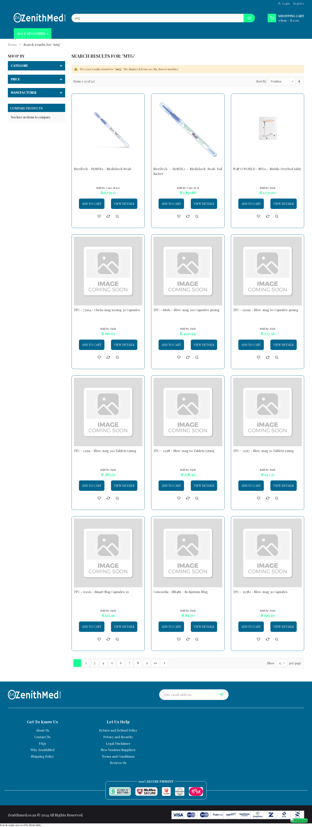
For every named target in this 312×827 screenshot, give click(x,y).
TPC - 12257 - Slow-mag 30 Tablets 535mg (263, 451)
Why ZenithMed (43, 750)
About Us (42, 730)
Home (12, 44)
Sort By (261, 81)
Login (286, 3)
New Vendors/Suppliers (118, 750)
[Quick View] (117, 216)
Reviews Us (118, 763)
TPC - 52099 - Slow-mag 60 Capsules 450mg (265, 310)
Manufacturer (23, 93)
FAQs (42, 743)
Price (15, 79)
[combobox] (158, 18)
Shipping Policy (42, 756)
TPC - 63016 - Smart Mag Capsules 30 (101, 592)
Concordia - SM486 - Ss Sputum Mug (180, 592)
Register (298, 3)
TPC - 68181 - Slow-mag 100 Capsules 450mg (186, 310)
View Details (124, 204)
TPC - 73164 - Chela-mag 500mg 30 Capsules (107, 310)
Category (19, 66)
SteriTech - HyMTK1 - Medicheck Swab (102, 169)
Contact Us (42, 737)
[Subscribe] (221, 694)
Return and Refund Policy (118, 730)
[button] (99, 216)
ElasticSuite (35, 825)
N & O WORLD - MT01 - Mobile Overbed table (267, 169)
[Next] (164, 663)
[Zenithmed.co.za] (40, 18)
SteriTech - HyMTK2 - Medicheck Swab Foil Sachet (187, 171)
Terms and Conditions (118, 756)
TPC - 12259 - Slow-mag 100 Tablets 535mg (105, 451)
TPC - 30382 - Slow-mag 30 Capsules (260, 592)
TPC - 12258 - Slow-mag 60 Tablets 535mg (183, 451)
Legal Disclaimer (118, 743)
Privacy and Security (118, 737)
